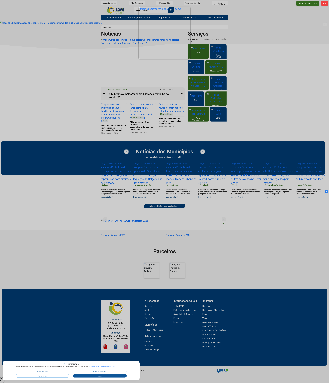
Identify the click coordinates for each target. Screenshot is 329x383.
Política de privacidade (99, 371)
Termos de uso (42, 376)
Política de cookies (42, 371)
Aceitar (100, 376)
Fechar (324, 3)
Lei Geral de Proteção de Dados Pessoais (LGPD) (102, 366)
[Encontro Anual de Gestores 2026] (164, 33)
